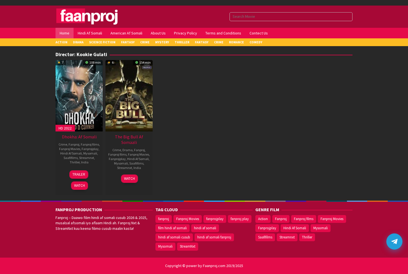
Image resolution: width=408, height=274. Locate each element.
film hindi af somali (172, 228)
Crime (63, 144)
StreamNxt (187, 246)
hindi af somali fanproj (214, 237)
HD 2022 (65, 128)
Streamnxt (86, 158)
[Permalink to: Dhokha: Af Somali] (79, 95)
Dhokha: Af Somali (79, 137)
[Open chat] (394, 241)
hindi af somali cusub (174, 237)
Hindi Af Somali (71, 153)
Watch (79, 185)
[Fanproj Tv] (95, 16)
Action (263, 218)
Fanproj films (90, 144)
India (85, 162)
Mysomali (90, 153)
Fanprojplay (90, 149)
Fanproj (74, 144)
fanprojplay (214, 218)
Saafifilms (71, 158)
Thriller (75, 162)
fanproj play (240, 218)
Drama (127, 150)
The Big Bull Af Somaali (129, 139)
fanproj (163, 218)
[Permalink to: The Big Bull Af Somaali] (129, 95)
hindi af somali (205, 228)
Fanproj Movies (69, 149)
